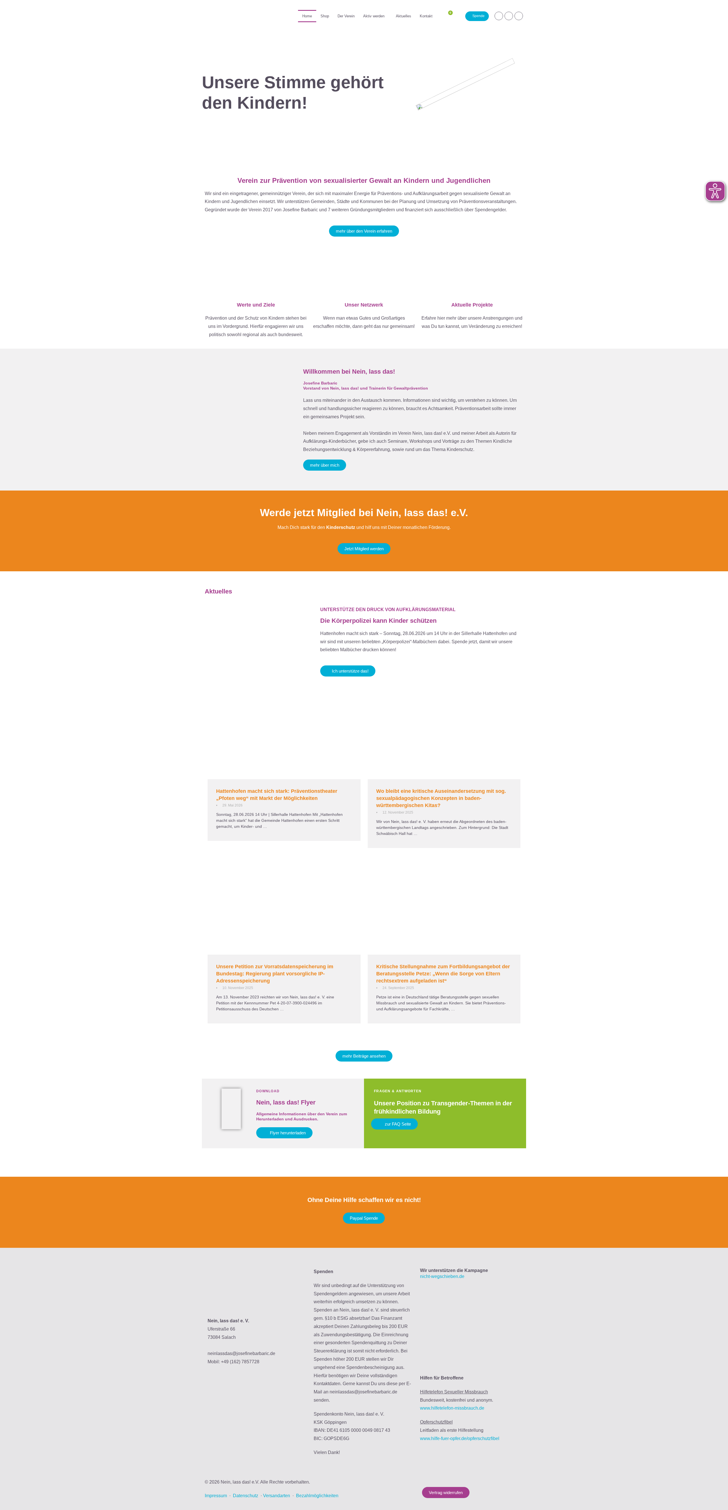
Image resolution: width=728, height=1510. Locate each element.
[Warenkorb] (448, 16)
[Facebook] (508, 16)
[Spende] (477, 16)
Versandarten (276, 1495)
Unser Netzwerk (364, 305)
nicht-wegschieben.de (442, 1276)
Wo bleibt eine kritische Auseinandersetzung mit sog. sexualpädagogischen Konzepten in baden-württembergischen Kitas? (441, 798)
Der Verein (346, 16)
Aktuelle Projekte (472, 305)
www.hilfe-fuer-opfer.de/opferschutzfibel (459, 1438)
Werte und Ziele (256, 305)
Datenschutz (245, 1495)
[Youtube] (518, 16)
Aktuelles (403, 16)
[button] (375, 16)
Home (307, 16)
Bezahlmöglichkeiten (317, 1495)
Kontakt (426, 16)
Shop (324, 16)
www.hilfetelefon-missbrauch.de (452, 1408)
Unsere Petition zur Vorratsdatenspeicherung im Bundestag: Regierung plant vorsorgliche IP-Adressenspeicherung (274, 974)
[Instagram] (499, 16)
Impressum (216, 1495)
